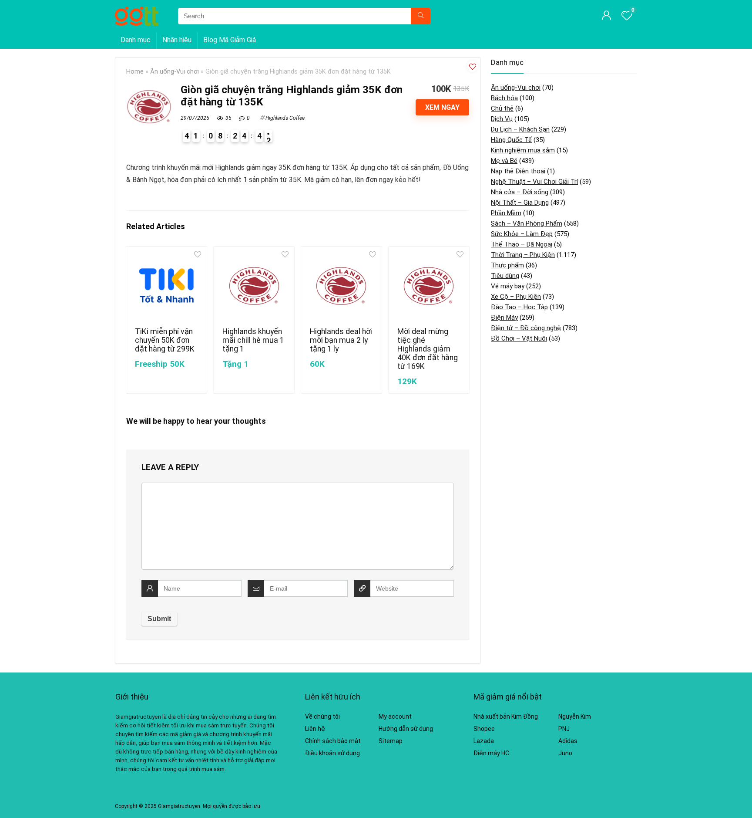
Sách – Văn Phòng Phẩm (526, 223)
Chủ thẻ (502, 108)
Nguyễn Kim (574, 716)
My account (395, 716)
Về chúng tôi (322, 716)
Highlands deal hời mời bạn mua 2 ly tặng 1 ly (341, 340)
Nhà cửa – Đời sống (519, 192)
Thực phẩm (507, 265)
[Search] (420, 16)
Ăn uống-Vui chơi (174, 71)
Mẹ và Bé (504, 161)
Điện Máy (504, 317)
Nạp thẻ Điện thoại (518, 171)
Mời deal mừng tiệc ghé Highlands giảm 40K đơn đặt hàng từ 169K (427, 349)
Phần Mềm (506, 213)
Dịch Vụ (502, 119)
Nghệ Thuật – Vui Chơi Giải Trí (534, 182)
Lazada (483, 740)
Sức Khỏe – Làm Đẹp (522, 234)
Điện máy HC (491, 753)
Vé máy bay (507, 286)
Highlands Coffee (285, 118)
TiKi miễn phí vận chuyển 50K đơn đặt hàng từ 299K (165, 340)
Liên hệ (315, 728)
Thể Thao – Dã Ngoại (521, 244)
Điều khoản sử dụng (332, 753)
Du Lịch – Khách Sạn (520, 129)
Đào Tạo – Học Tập (519, 307)
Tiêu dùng (505, 276)
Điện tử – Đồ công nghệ (526, 328)
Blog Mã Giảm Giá (229, 40)
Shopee (484, 728)
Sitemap (391, 740)
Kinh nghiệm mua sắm (523, 150)
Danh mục (136, 40)
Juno (565, 753)
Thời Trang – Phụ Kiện (523, 255)
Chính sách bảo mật (333, 740)
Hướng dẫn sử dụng (406, 728)
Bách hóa (504, 98)
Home (135, 71)
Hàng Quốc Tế (511, 140)
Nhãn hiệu (176, 40)
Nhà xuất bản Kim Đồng (505, 716)
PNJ (564, 728)
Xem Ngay (442, 107)
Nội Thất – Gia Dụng (520, 202)
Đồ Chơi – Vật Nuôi (519, 338)
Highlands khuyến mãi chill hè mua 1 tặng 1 (253, 340)
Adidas (567, 740)
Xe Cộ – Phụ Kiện (516, 297)
